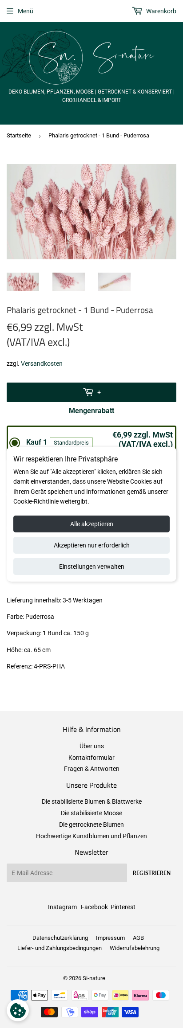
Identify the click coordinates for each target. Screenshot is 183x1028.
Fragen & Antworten (91, 768)
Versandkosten (42, 363)
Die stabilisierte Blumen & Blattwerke (92, 801)
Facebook (94, 907)
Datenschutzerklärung (60, 937)
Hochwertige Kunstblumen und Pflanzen (91, 836)
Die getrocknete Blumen (91, 824)
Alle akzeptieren (91, 524)
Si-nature (94, 978)
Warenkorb (160, 11)
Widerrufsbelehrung (134, 948)
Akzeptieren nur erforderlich (92, 545)
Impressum (110, 937)
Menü (25, 11)
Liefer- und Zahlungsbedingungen (59, 948)
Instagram (62, 907)
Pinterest (123, 907)
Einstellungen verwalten (91, 566)
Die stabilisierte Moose (91, 813)
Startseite (19, 135)
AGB (138, 937)
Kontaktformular (91, 757)
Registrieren (152, 873)
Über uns (92, 746)
